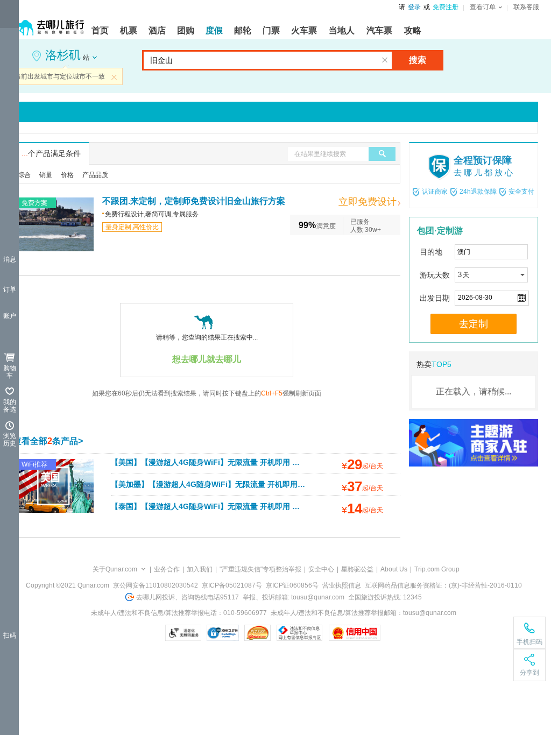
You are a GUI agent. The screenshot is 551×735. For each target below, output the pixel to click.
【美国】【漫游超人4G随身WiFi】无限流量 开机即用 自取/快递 (217, 462)
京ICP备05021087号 (232, 585)
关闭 (114, 77)
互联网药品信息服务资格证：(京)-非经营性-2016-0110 (443, 585)
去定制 (473, 324)
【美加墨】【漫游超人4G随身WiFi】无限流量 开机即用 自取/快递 (221, 484)
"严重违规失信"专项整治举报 (260, 569)
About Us (393, 569)
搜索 (417, 60)
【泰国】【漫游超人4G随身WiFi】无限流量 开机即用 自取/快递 (217, 506)
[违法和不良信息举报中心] (299, 633)
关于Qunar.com (115, 569)
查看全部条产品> (48, 441)
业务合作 (167, 569)
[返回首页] (48, 22)
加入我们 (200, 569)
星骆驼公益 (357, 569)
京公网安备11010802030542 (155, 585)
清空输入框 (384, 60)
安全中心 (321, 569)
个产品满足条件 (51, 153)
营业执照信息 (341, 585)
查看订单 (483, 7)
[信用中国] (354, 633)
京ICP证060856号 (292, 585)
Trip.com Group (437, 569)
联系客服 (526, 7)
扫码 (9, 635)
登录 (414, 7)
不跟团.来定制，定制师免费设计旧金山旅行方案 (193, 201)
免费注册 (445, 7)
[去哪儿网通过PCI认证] (257, 633)
